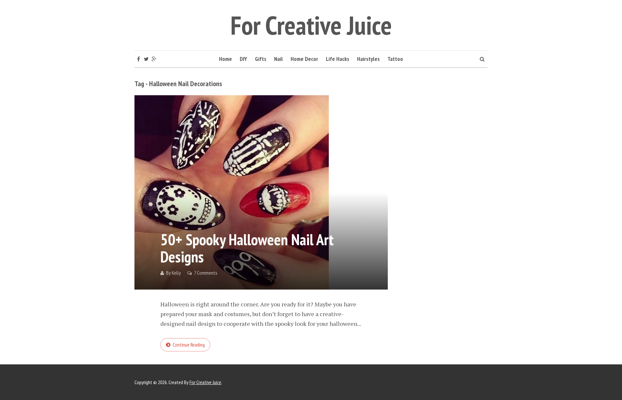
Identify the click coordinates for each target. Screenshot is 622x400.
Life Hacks (337, 59)
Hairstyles (368, 59)
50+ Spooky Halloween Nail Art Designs (247, 248)
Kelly (176, 272)
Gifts (260, 59)
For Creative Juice (311, 25)
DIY (243, 59)
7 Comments (205, 272)
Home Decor (304, 59)
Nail (278, 59)
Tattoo (395, 59)
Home (225, 59)
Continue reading (189, 344)
